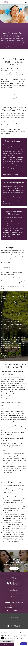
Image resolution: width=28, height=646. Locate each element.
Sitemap (22, 620)
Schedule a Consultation (14, 561)
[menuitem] (7, 610)
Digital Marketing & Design (15, 626)
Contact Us (14, 568)
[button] (2, 638)
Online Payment (9, 605)
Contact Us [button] (7, 641)
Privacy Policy (16, 620)
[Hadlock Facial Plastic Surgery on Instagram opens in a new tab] (7, 610)
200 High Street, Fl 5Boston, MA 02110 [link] (14, 589)
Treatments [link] (8, 26)
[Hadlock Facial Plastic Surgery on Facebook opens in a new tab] (11, 610)
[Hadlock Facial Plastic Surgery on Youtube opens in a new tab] (15, 610)
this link (10, 315)
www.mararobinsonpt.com (14, 304)
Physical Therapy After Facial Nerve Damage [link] (10, 29)
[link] (14, 593)
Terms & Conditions (8, 620)
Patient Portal (8, 607)
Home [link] (3, 26)
